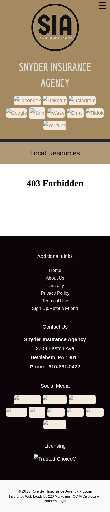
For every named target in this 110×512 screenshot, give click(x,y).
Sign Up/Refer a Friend (55, 308)
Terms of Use (55, 300)
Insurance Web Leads (26, 497)
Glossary (55, 285)
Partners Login (55, 501)
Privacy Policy (55, 293)
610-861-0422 (64, 367)
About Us (55, 278)
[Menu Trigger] (102, 5)
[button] (27, 101)
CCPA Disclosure (86, 497)
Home (55, 270)
